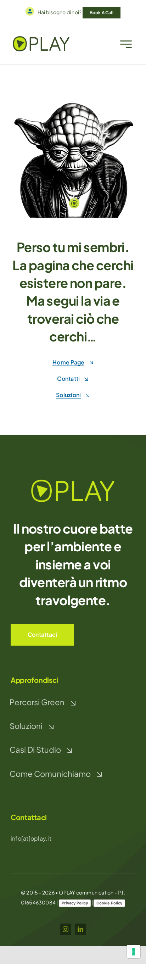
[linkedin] (80, 929)
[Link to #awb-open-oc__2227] (126, 44)
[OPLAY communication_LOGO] (73, 480)
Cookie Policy (109, 903)
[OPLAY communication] (41, 37)
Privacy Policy (75, 903)
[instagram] (65, 929)
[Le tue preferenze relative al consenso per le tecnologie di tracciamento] (133, 951)
